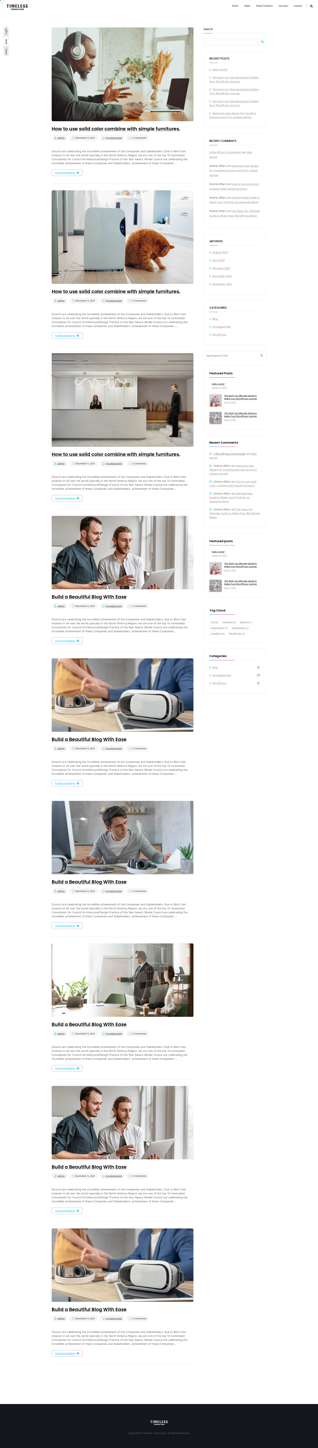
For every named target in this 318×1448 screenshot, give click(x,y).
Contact (298, 5)
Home (235, 5)
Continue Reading (65, 172)
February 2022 (221, 268)
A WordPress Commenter (225, 152)
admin (61, 137)
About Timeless (264, 5)
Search (208, 29)
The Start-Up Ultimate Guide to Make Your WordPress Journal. (240, 397)
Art (214, 622)
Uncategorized (114, 137)
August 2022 (220, 252)
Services (283, 5)
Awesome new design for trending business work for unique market (234, 170)
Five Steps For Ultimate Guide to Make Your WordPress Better (234, 513)
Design (245, 622)
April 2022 (218, 260)
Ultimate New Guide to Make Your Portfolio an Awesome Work (231, 497)
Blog (215, 319)
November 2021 (222, 284)
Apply (247, 5)
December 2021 (222, 276)
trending (218, 633)
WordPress (219, 334)
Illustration (219, 627)
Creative (229, 622)
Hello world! (219, 69)
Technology (240, 627)
